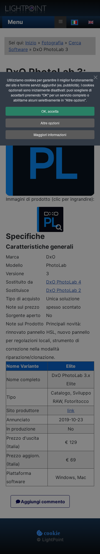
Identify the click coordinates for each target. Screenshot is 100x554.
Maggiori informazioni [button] (50, 134)
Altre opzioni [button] (50, 122)
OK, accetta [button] (50, 111)
